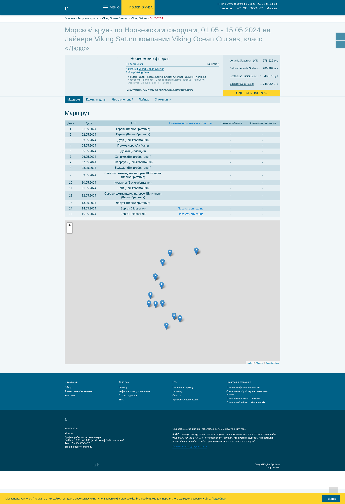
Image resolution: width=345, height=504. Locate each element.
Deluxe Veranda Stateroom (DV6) (248, 68)
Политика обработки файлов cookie (245, 402)
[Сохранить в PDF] (340, 44)
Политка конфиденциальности (242, 387)
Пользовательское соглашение (243, 398)
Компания (145, 68)
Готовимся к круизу (183, 387)
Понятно (331, 498)
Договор (123, 387)
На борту (177, 391)
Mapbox (259, 362)
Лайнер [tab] (144, 99)
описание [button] (190, 208)
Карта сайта (274, 467)
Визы (121, 399)
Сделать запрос (251, 93)
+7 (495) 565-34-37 (250, 8)
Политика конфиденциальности (189, 446)
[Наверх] (333, 491)
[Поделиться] (340, 36)
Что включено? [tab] (122, 99)
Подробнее (219, 498)
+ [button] (69, 225)
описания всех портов (190, 123)
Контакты (225, 8)
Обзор (68, 387)
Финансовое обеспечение (78, 391)
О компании (71, 382)
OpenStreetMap (272, 362)
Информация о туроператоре (134, 391)
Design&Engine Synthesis (267, 464)
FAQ (174, 382)
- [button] (69, 230)
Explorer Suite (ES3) (242, 83)
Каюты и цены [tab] (96, 99)
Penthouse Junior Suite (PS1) (247, 75)
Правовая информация (238, 382)
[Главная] (83, 10)
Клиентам (124, 382)
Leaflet (249, 362)
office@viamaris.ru (82, 446)
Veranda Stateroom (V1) (244, 60)
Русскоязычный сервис (185, 399)
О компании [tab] (163, 99)
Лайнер (138, 72)
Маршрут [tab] (73, 99)
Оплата (176, 395)
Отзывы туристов (128, 395)
